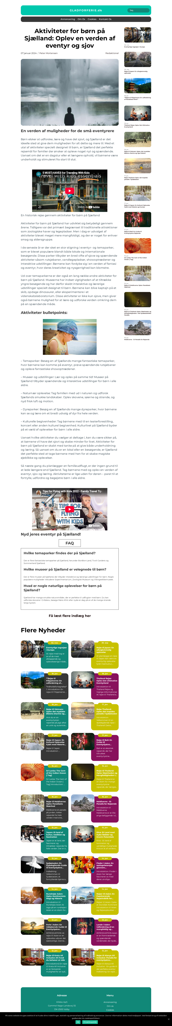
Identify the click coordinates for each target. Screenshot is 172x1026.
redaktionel (112, 53)
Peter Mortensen (48, 53)
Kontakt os (105, 19)
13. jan (55, 920)
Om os (81, 19)
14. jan (105, 858)
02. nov (54, 643)
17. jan (105, 704)
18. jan (55, 673)
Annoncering (68, 19)
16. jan (55, 766)
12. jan (55, 950)
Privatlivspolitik (90, 1022)
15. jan (55, 827)
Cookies (92, 19)
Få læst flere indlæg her (70, 616)
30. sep (105, 643)
